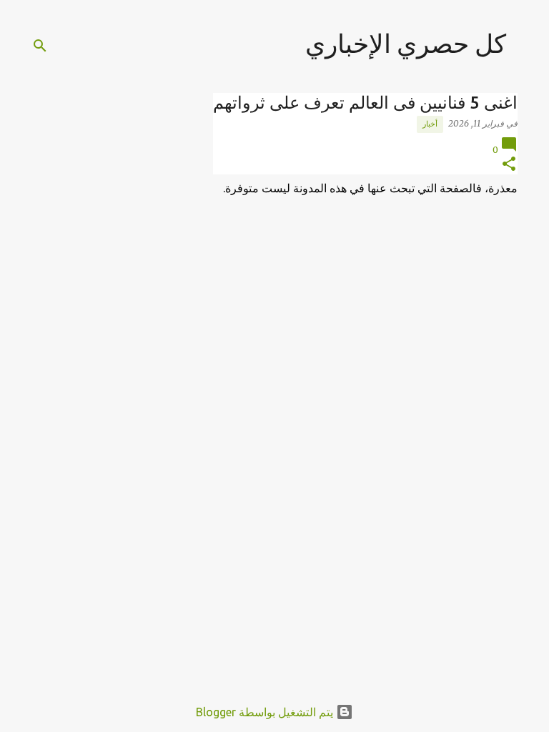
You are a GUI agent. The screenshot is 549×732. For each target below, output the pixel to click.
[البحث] (40, 46)
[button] (509, 164)
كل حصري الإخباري (405, 43)
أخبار (429, 123)
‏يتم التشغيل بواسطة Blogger (266, 712)
